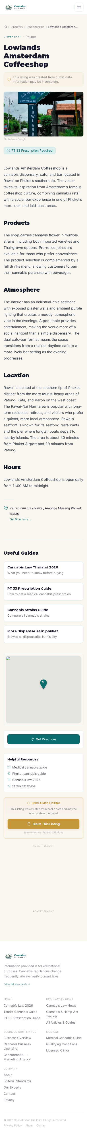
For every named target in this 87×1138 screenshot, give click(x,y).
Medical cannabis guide (29, 767)
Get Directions (46, 739)
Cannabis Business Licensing (17, 1046)
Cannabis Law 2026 (18, 1005)
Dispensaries (35, 26)
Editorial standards (15, 984)
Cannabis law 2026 (26, 780)
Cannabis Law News (61, 1005)
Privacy (9, 1100)
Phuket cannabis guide (29, 773)
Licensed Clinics (58, 1050)
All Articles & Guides (60, 1022)
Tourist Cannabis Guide (20, 1012)
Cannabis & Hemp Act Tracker (62, 1014)
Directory (16, 26)
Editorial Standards (17, 1081)
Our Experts (12, 1087)
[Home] (5, 27)
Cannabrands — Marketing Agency (17, 1057)
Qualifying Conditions (61, 1044)
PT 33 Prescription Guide (22, 1018)
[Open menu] (79, 7)
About (8, 1075)
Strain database (23, 786)
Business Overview (17, 1038)
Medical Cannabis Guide (64, 1038)
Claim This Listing (46, 824)
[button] (43, 684)
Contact (9, 1093)
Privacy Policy (13, 1125)
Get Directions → (20, 519)
